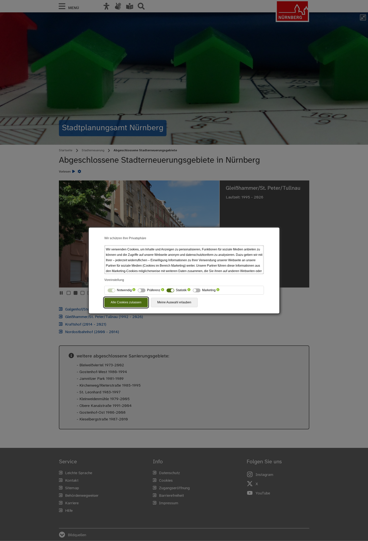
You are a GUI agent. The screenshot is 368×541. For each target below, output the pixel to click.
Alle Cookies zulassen (126, 302)
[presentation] (133, 290)
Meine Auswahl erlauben (174, 302)
